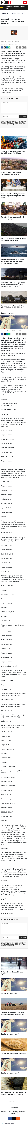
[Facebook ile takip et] (10, 1118)
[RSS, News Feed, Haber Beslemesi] (18, 1118)
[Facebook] (2, 47)
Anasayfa (5, 13)
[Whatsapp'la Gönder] (9, 47)
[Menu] (25, 2)
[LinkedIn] (7, 47)
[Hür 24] (6, 2)
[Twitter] (5, 47)
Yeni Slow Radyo (14, 1102)
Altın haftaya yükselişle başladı (14, 7)
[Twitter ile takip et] (14, 1118)
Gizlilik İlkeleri (22, 1111)
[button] (20, 47)
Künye (9, 1111)
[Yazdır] (17, 47)
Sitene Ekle (13, 1113)
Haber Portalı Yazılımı (9, 1123)
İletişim (15, 1111)
